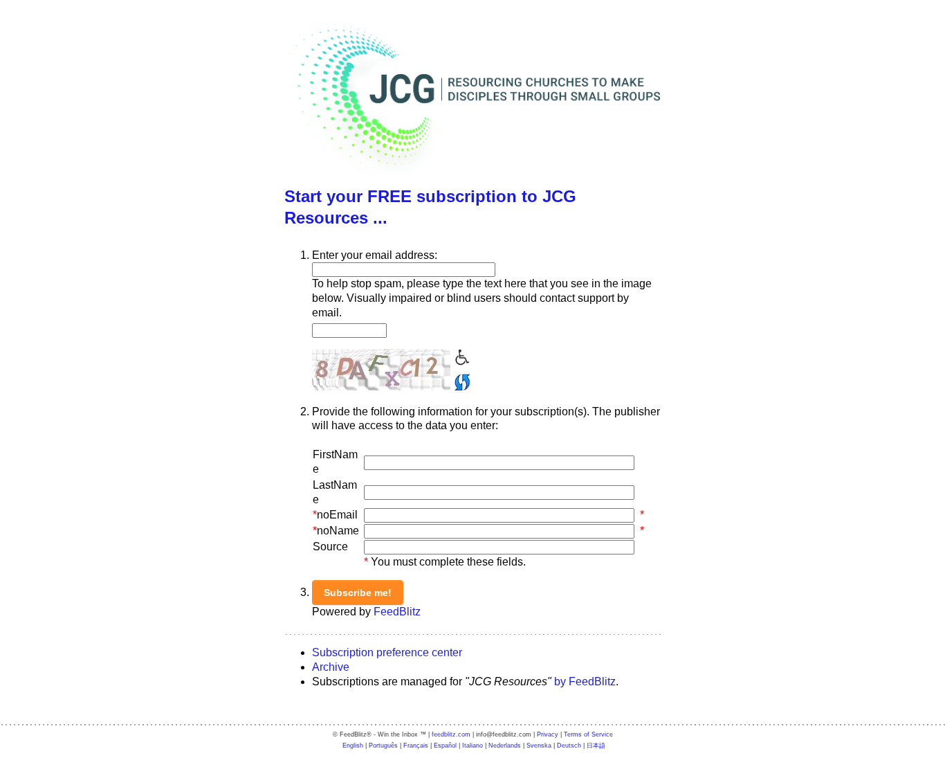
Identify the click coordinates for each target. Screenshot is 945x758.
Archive (330, 667)
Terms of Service (588, 734)
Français (415, 745)
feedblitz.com (451, 734)
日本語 (596, 745)
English (352, 745)
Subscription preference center (387, 652)
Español (445, 745)
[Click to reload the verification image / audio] (460, 380)
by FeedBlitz (585, 681)
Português (383, 745)
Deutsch (569, 745)
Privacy (547, 734)
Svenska (538, 745)
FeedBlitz (397, 611)
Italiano (472, 745)
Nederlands (504, 745)
